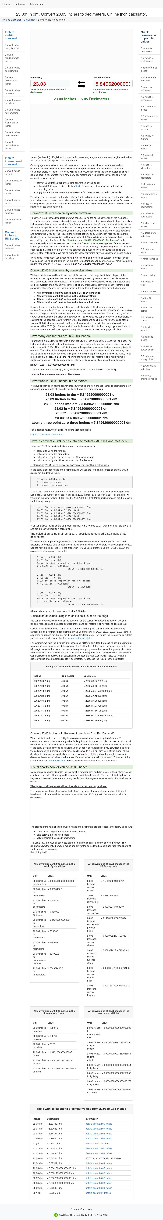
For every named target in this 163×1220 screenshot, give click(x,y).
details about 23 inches (97, 1143)
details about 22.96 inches (99, 1123)
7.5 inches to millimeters (147, 98)
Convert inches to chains (12, 247)
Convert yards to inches (13, 182)
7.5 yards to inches (147, 267)
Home (6, 4)
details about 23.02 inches (99, 1153)
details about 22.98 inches (99, 1133)
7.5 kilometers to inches (149, 195)
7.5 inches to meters (147, 137)
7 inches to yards (149, 242)
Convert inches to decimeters (12, 134)
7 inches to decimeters (146, 205)
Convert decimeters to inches (12, 145)
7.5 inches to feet (147, 283)
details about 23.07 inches (99, 1178)
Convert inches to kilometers (12, 111)
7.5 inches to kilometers (147, 176)
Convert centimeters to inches (12, 58)
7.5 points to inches (147, 338)
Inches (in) (36, 77)
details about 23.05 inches (99, 1168)
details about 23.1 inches (98, 1192)
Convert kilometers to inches (11, 122)
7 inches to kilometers (146, 166)
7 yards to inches (149, 258)
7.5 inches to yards (147, 250)
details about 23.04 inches (99, 1163)
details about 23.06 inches (99, 1173)
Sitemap (75, 1209)
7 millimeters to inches (148, 108)
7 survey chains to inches (148, 367)
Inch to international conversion (13, 161)
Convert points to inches (13, 221)
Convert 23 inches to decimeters (46, 434)
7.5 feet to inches (146, 299)
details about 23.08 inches (99, 1182)
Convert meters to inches (13, 101)
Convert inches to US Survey (12, 235)
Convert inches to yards (12, 172)
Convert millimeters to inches (11, 80)
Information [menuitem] (38, 5)
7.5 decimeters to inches (148, 234)
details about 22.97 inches (99, 1128)
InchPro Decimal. (57, 760)
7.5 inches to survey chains (148, 357)
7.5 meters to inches (147, 156)
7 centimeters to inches (149, 69)
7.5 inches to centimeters (147, 59)
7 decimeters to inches (148, 224)
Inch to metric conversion (12, 35)
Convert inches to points (12, 211)
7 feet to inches (148, 291)
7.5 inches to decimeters (147, 215)
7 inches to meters (146, 127)
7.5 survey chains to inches (149, 377)
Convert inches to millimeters (12, 69)
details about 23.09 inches (99, 1187)
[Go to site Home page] (56, 1214)
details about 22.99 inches (99, 1138)
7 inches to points (146, 309)
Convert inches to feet (12, 192)
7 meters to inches (146, 147)
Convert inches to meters (12, 92)
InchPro (80, 186)
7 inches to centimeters (146, 50)
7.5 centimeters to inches (148, 79)
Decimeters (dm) (101, 77)
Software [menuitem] (21, 5)
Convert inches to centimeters (12, 46)
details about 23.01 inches (99, 1148)
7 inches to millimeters (146, 88)
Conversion (29, 19)
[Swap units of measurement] (81, 84)
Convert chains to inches (12, 256)
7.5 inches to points (147, 319)
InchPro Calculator (11, 19)
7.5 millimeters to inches (149, 118)
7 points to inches (146, 328)
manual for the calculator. (79, 638)
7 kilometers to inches (148, 186)
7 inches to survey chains (148, 348)
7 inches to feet (148, 275)
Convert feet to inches (12, 201)
